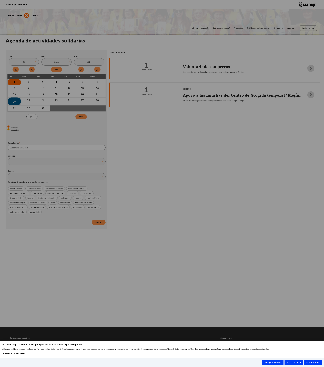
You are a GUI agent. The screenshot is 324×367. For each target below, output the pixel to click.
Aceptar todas (313, 362)
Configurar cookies (272, 362)
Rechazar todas (294, 362)
